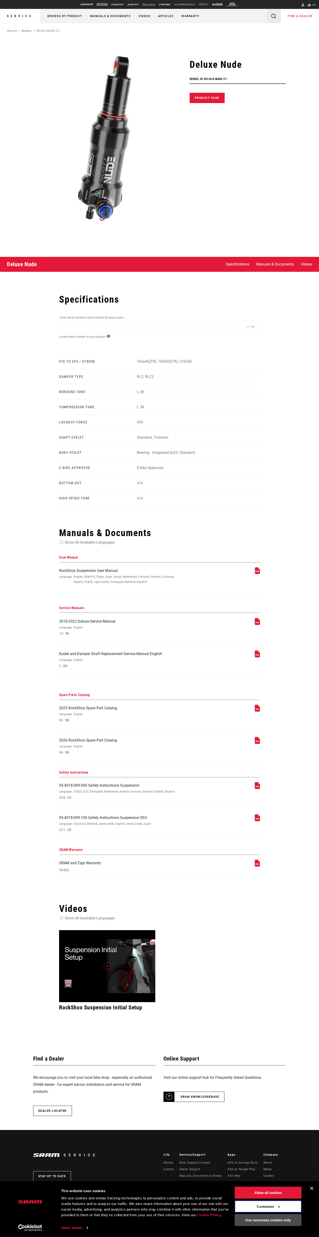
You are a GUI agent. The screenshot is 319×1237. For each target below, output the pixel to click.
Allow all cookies (268, 1193)
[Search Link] (274, 16)
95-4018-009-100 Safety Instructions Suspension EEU (105, 823)
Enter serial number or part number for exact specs (92, 317)
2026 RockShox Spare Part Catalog (88, 746)
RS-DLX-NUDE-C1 (48, 30)
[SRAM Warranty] (257, 865)
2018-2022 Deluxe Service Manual (87, 627)
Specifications (237, 264)
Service (20, 16)
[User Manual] (257, 573)
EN (314, 5)
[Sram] (86, 4)
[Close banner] (311, 1188)
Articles (166, 16)
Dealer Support (189, 1169)
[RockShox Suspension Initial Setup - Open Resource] (107, 966)
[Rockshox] (102, 4)
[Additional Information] (250, 327)
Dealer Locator (52, 1110)
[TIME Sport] (165, 4)
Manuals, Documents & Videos (200, 1175)
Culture (168, 1169)
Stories (168, 1162)
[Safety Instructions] (257, 787)
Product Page (207, 98)
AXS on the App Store (242, 1162)
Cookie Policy (209, 1215)
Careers (268, 1175)
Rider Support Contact (194, 1162)
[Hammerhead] (185, 4)
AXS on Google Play (241, 1169)
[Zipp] (133, 4)
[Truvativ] (117, 5)
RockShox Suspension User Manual (116, 576)
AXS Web (233, 1175)
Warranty (190, 16)
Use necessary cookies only (268, 1220)
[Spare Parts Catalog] (257, 710)
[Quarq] (148, 4)
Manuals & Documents (110, 16)
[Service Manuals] (257, 623)
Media (267, 1169)
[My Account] (303, 5)
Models (27, 30)
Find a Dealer (300, 16)
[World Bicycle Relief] (232, 4)
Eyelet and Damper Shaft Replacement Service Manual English (110, 660)
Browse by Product (64, 16)
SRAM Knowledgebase (200, 1096)
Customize (265, 1206)
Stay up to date (52, 1176)
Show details (71, 1228)
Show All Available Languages (90, 542)
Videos (144, 16)
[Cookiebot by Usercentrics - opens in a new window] (30, 1227)
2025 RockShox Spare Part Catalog (88, 714)
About (267, 1162)
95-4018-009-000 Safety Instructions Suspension (117, 791)
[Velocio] (203, 4)
